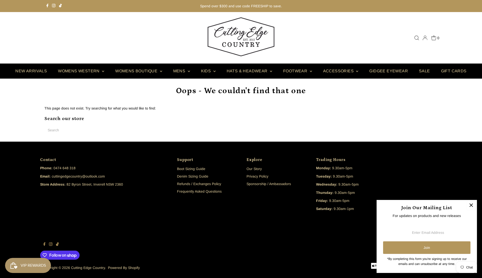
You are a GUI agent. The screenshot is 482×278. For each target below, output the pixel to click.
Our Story (254, 169)
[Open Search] (416, 38)
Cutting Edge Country (88, 268)
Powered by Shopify (124, 268)
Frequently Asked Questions (199, 191)
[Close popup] (471, 205)
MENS (180, 71)
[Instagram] (54, 6)
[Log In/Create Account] (425, 38)
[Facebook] (47, 6)
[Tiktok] (60, 6)
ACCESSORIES (339, 71)
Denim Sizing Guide (192, 176)
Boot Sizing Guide (191, 169)
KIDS (206, 71)
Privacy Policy (257, 176)
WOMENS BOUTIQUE (136, 71)
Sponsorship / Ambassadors (269, 184)
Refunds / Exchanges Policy (199, 184)
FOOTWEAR (296, 71)
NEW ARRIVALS (31, 71)
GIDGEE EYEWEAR (388, 71)
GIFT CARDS (454, 71)
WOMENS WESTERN (79, 71)
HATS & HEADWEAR (248, 71)
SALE (424, 71)
